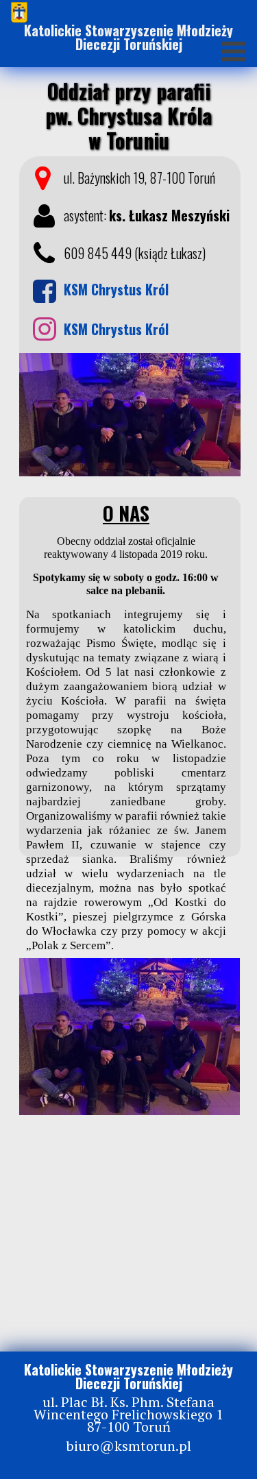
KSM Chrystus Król (116, 329)
